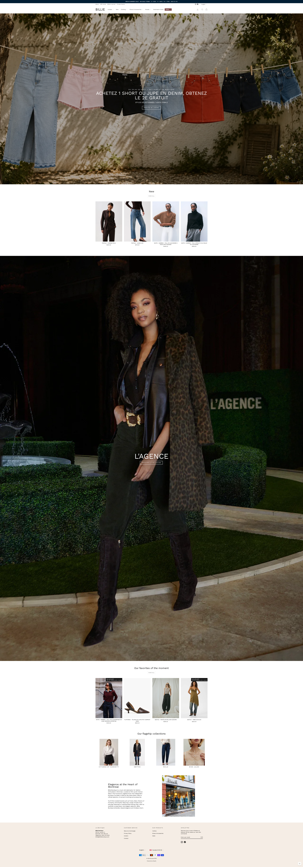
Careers (126, 835)
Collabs (110, 9)
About (97, 4)
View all (151, 196)
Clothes (154, 831)
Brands (147, 9)
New (117, 9)
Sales (167, 9)
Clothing (123, 9)
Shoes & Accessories (136, 9)
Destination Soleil (158, 9)
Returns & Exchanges (129, 831)
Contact (126, 838)
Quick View (109, 240)
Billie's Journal (111, 4)
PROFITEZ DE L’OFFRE (151, 107)
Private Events (121, 4)
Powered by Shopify (151, 861)
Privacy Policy (127, 833)
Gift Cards (103, 4)
